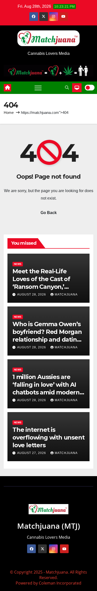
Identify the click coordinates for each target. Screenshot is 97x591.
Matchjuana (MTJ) (48, 526)
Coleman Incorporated (60, 583)
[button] (67, 87)
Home (9, 112)
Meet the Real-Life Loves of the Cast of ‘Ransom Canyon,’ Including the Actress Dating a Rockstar (43, 287)
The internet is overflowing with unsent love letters (48, 437)
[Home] (7, 87)
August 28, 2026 (32, 294)
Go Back (49, 213)
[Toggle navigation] (38, 87)
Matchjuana (66, 294)
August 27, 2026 (32, 453)
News (17, 264)
